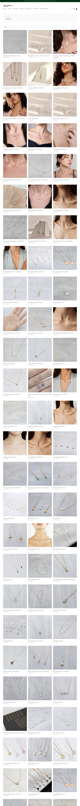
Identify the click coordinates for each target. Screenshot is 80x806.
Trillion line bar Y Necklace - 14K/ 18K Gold (11, 487)
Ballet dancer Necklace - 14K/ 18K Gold (36, 610)
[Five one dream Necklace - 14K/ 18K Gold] (15, 319)
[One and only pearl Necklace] (65, 412)
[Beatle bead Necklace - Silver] (40, 566)
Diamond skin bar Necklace (8, 363)
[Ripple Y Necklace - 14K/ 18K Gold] (40, 135)
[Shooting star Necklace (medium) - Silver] (15, 749)
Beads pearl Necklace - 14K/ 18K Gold (60, 88)
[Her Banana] (7, 5)
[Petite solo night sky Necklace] (65, 535)
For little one (35, 8)
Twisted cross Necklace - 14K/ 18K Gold (36, 271)
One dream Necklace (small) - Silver (35, 363)
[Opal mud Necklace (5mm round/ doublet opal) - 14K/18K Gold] (40, 380)
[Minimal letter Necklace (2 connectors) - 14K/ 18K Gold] (15, 719)
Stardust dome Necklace (33, 518)
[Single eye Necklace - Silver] (40, 749)
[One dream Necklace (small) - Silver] (40, 350)
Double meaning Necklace (33, 794)
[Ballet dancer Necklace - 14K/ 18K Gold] (40, 596)
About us (5, 8)
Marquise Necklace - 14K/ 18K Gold (60, 394)
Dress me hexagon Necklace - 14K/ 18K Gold (12, 610)
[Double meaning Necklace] (40, 780)
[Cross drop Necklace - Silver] (40, 535)
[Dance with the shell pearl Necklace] (40, 443)
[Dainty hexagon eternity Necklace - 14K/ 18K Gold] (15, 227)
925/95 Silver (15, 8)
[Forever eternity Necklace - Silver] (15, 443)
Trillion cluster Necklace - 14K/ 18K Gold (61, 179)
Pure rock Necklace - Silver (33, 702)
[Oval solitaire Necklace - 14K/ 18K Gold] (15, 658)
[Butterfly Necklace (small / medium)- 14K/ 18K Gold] (40, 42)
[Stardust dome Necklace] (40, 504)
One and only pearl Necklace (59, 426)
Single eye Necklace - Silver (33, 763)
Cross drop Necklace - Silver (34, 549)
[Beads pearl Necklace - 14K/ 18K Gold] (65, 74)
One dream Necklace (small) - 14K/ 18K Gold (12, 794)
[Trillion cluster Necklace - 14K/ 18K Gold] (65, 166)
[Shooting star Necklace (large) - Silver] (65, 749)
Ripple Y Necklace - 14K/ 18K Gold (35, 149)
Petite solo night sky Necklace (59, 549)
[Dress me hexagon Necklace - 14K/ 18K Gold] (15, 596)
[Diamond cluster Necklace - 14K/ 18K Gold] (15, 197)
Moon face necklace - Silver (58, 732)
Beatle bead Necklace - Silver (34, 579)
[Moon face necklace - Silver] (65, 719)
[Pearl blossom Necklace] (65, 627)
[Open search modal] (72, 8)
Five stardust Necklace (7, 641)
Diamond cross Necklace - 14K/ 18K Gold (36, 88)
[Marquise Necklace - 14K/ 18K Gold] (65, 380)
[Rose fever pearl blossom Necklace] (40, 288)
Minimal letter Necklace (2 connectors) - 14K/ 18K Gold (14, 732)
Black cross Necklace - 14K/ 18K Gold (35, 641)
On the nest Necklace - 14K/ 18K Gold (60, 210)
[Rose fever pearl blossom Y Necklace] (15, 288)
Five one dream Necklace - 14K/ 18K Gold (11, 333)
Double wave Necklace (57, 702)
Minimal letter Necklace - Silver (34, 732)
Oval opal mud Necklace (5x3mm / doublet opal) (38, 487)
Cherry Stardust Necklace (33, 118)
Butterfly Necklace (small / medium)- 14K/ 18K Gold (38, 55)
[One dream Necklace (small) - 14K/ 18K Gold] (15, 780)
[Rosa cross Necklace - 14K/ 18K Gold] (15, 535)
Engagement (29, 8)
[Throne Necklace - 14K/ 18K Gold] (65, 135)
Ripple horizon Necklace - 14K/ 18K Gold (11, 149)
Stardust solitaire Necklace (8, 518)
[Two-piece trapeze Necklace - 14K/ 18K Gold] (15, 258)
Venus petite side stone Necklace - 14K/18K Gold (13, 88)
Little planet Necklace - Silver (59, 794)
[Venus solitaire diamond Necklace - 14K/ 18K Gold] (65, 319)
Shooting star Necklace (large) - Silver (60, 763)
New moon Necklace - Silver (58, 363)
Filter (5, 26)
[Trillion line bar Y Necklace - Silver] (15, 412)
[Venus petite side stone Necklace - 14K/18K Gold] (15, 74)
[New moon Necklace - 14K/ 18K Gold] (40, 319)
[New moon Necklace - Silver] (65, 350)
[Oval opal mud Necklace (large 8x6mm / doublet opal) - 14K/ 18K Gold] (65, 42)
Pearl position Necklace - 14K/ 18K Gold (61, 671)
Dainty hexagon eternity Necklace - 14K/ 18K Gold (13, 241)
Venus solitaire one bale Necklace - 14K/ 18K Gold (13, 118)
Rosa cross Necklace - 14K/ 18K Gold (10, 549)
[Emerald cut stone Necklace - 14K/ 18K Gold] (40, 227)
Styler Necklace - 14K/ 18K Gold (9, 702)
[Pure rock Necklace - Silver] (40, 688)
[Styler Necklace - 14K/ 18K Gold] (15, 688)
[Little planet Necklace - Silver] (65, 780)
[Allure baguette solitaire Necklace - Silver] (15, 42)
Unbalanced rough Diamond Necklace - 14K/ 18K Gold (64, 579)
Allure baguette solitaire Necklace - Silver (11, 55)
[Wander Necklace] (65, 504)
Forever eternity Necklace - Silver (9, 457)
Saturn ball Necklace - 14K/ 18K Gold (35, 210)
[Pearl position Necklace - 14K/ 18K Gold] (65, 658)
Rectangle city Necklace (8, 579)
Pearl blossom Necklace (58, 641)
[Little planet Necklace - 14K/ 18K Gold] (65, 258)
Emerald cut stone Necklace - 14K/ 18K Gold (37, 241)
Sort (11, 26)
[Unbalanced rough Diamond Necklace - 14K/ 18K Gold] (65, 566)
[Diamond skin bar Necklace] (15, 350)
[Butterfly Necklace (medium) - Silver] (65, 105)
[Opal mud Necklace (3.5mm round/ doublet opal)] (40, 658)
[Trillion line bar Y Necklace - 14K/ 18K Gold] (15, 474)
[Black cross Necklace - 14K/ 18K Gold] (40, 627)
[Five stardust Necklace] (15, 627)
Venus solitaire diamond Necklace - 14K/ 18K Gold (63, 333)
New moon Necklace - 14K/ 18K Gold (35, 333)
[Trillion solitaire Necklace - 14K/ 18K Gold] (15, 380)
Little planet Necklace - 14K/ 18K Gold (60, 271)
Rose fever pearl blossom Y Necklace (10, 302)
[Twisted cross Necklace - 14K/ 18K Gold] (40, 258)
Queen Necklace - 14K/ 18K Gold (59, 610)
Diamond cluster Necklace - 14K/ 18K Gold (11, 210)
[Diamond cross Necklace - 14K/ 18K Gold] (40, 74)
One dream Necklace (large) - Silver (60, 457)
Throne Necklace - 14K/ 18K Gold (60, 149)
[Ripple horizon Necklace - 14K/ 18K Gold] (15, 135)
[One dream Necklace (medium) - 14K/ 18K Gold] (40, 166)
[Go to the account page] (74, 8)
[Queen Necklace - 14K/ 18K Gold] (65, 596)
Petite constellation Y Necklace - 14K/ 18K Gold (62, 241)
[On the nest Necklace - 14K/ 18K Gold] (65, 197)
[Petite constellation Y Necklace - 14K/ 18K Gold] (65, 227)
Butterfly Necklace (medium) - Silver (60, 118)
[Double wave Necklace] (65, 688)
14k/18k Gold (22, 8)
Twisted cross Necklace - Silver (59, 487)
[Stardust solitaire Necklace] (15, 504)
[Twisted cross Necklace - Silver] (65, 474)
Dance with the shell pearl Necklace (35, 457)
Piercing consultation (44, 8)
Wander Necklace (56, 518)
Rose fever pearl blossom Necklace (35, 302)
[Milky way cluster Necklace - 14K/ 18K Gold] (15, 166)
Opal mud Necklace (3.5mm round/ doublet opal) (38, 671)
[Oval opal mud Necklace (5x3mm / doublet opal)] (40, 474)
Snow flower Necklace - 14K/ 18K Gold (36, 426)
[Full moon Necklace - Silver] (65, 288)
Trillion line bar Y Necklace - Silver (10, 426)
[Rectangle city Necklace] (15, 566)
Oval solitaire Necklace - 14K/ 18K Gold (11, 671)
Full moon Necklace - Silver (58, 302)
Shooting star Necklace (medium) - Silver (11, 763)
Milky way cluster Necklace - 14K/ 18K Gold (11, 179)
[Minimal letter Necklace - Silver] (40, 719)
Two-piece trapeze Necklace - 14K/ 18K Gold (12, 271)
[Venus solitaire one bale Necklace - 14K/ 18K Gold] (15, 105)
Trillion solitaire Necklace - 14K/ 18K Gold (11, 394)
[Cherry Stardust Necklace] (40, 105)
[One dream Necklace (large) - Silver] (65, 443)
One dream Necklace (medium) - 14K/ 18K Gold (37, 179)
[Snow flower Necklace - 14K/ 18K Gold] (40, 412)
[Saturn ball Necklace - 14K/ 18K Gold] (40, 197)
